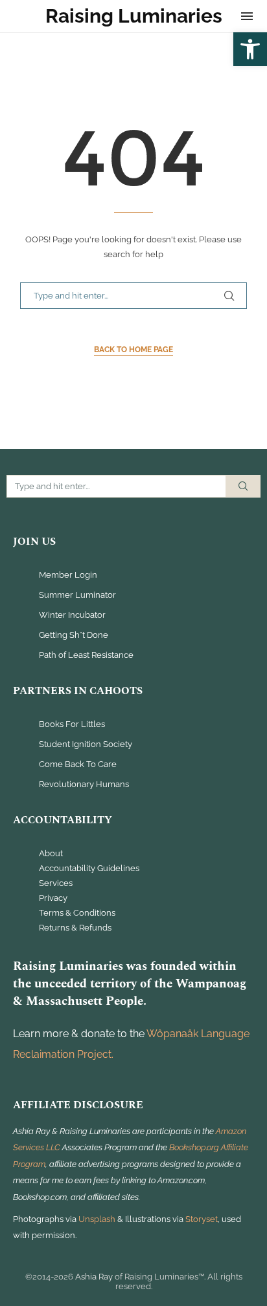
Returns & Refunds (75, 928)
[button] (250, 49)
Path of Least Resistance (86, 655)
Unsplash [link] (96, 1219)
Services (56, 883)
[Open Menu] (247, 16)
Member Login (68, 575)
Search (243, 486)
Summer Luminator (77, 595)
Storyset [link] (201, 1219)
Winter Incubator (72, 615)
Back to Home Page (133, 349)
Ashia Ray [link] (94, 1276)
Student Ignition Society (85, 745)
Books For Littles (72, 725)
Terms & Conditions (77, 913)
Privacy (53, 898)
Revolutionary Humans (84, 785)
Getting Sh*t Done (73, 635)
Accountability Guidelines (89, 868)
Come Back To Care (78, 765)
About (51, 854)
